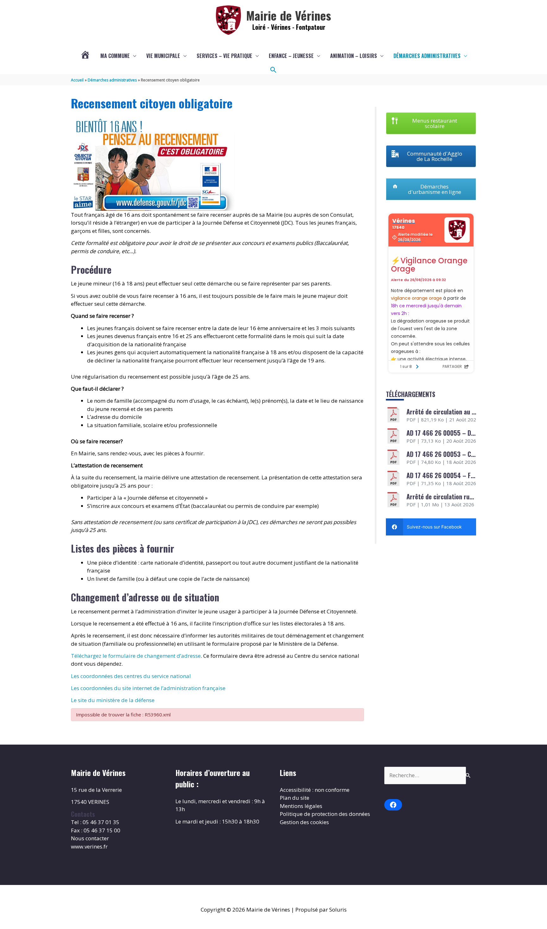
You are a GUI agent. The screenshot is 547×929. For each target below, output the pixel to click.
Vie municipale (163, 56)
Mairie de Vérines (288, 15)
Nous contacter (90, 838)
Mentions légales (301, 806)
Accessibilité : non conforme (314, 789)
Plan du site (294, 797)
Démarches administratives (427, 56)
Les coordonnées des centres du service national (131, 676)
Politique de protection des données (325, 813)
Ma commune (115, 56)
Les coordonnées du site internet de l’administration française (148, 688)
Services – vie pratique (224, 56)
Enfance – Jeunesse (291, 56)
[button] (273, 70)
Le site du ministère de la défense (112, 700)
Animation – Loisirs (353, 56)
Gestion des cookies (304, 822)
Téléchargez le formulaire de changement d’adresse (136, 655)
